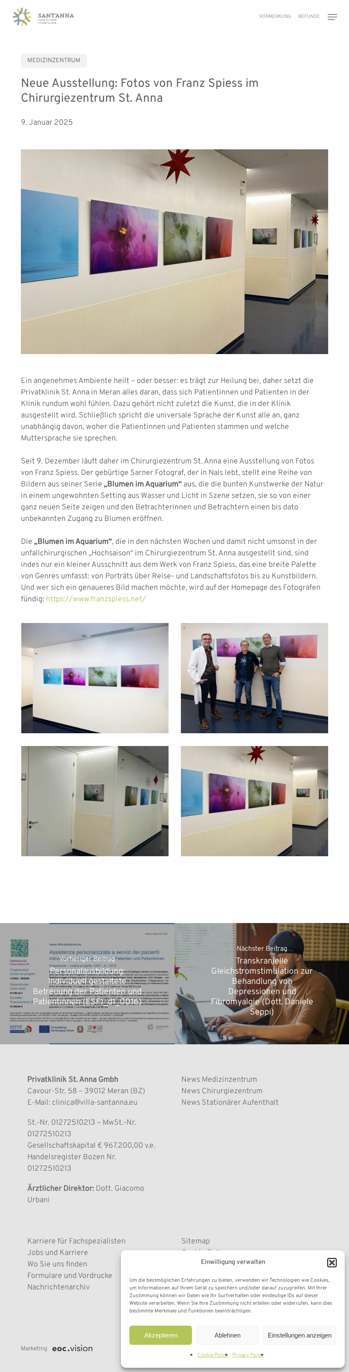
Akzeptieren (160, 1335)
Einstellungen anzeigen (300, 1335)
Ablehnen (227, 1335)
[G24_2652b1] (97, 680)
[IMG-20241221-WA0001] (256, 803)
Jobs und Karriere (57, 1253)
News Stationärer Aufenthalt (230, 1103)
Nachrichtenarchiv (58, 1287)
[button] (332, 1262)
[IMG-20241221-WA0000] (97, 803)
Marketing (34, 1348)
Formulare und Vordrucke (69, 1276)
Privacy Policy (248, 1355)
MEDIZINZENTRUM (53, 61)
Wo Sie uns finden (57, 1264)
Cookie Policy (212, 1355)
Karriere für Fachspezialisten (76, 1241)
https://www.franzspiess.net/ (96, 599)
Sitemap (195, 1241)
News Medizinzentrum (219, 1080)
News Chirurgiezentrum (222, 1091)
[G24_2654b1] (256, 680)
